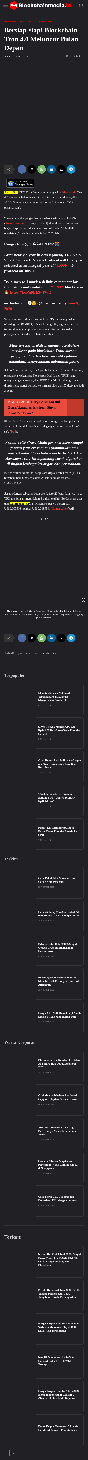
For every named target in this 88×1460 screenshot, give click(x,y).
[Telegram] (71, 169)
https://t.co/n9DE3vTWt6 (31, 292)
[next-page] (13, 1453)
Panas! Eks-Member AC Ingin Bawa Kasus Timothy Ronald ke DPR (57, 831)
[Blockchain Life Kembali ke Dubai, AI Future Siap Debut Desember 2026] (20, 1066)
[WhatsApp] (41, 169)
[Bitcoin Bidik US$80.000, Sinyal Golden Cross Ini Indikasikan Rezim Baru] (20, 950)
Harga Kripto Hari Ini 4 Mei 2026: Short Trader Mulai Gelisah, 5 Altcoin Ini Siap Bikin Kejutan (59, 1394)
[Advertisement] (44, 85)
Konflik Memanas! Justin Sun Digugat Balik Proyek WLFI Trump (56, 1361)
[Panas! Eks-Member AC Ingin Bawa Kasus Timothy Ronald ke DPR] (20, 834)
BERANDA (10, 21)
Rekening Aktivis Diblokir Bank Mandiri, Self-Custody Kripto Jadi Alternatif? (58, 981)
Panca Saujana (17, 56)
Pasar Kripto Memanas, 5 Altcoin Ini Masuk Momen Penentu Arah (58, 1428)
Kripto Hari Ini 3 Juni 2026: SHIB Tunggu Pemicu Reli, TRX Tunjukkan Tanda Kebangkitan (59, 1293)
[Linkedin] (51, 169)
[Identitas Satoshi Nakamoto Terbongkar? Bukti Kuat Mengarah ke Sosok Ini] (20, 699)
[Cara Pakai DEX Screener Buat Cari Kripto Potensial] (20, 883)
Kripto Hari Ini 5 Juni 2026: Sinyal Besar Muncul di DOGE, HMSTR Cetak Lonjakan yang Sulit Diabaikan (59, 1260)
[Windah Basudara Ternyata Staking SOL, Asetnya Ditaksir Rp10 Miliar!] (20, 800)
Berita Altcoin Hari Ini (35, 21)
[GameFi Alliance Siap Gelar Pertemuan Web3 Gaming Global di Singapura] (20, 1167)
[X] (32, 169)
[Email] (61, 169)
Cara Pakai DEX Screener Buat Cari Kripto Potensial (57, 880)
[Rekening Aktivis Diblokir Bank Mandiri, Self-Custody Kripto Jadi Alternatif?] (20, 984)
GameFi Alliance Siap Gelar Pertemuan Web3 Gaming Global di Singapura (58, 1164)
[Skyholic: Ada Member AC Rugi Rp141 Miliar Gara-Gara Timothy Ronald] (20, 733)
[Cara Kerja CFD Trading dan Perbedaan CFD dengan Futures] (20, 1201)
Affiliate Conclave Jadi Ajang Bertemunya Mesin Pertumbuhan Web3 (58, 1131)
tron (36, 653)
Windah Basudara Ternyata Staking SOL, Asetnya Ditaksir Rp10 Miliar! (56, 797)
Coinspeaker (60, 508)
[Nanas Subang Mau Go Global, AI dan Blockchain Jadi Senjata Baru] (20, 916)
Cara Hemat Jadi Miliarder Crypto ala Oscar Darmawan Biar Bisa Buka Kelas (59, 764)
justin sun (24, 653)
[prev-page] (7, 1453)
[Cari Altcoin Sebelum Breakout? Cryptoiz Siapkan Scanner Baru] (20, 1100)
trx (54, 653)
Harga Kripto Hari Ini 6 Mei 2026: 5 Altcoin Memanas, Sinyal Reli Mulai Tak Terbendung (59, 1327)
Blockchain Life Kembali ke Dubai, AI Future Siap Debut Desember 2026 (59, 1063)
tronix (45, 653)
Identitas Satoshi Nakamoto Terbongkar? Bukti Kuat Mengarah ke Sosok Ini (54, 696)
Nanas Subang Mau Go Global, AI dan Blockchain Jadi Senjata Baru (58, 913)
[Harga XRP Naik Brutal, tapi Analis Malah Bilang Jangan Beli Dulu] (20, 1017)
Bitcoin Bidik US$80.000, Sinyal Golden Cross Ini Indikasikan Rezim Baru (57, 947)
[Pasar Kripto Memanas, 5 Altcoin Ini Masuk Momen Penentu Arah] (20, 1430)
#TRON (61, 265)
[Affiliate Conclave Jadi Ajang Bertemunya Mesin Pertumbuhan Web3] (20, 1134)
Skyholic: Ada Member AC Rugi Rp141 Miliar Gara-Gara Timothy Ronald (59, 730)
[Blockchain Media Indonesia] (40, 5)
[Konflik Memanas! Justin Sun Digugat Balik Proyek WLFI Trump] (20, 1363)
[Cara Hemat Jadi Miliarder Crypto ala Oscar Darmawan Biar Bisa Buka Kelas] (20, 767)
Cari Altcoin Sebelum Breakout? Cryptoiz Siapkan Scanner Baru (57, 1097)
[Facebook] (22, 169)
